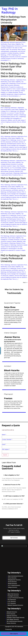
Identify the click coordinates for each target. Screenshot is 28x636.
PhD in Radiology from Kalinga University (13, 180)
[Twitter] (12, 2)
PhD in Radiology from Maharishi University (13, 101)
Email (4, 444)
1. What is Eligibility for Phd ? (11, 475)
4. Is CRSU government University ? (13, 503)
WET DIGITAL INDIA (17, 629)
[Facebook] (7, 2)
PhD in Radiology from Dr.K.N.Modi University (13, 231)
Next (25, 282)
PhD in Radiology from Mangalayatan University (13, 19)
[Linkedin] (16, 2)
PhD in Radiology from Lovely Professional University (13, 258)
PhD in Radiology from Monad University (13, 155)
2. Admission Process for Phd (11, 484)
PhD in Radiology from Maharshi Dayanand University (13, 205)
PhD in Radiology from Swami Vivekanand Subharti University (13, 130)
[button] (14, 475)
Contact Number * (7, 439)
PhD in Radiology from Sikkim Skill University (13, 75)
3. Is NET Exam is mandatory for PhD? (14, 496)
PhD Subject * (6, 449)
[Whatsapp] (21, 2)
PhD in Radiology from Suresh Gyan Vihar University (13, 66)
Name (4, 434)
